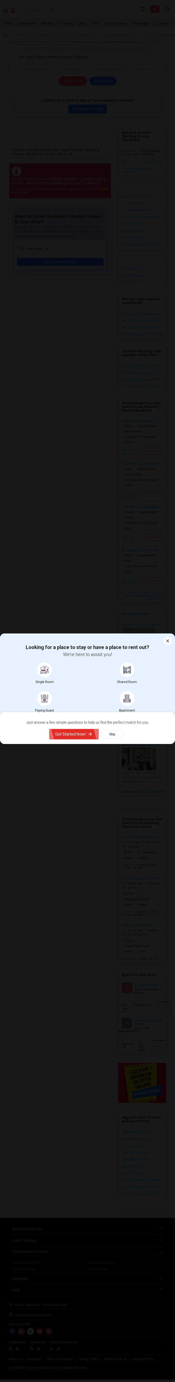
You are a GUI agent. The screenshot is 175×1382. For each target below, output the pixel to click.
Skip (112, 734)
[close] (168, 641)
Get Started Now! (70, 734)
